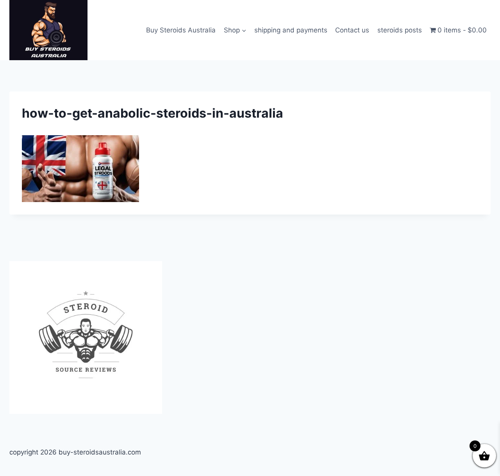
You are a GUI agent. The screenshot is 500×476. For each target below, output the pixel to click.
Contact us (352, 30)
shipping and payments (290, 30)
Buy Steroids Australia (181, 30)
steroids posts (399, 30)
